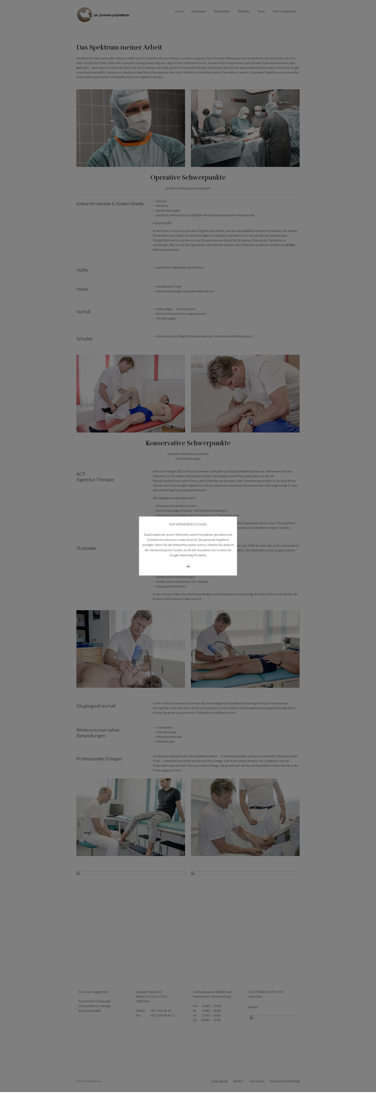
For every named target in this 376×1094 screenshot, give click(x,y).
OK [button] (188, 566)
